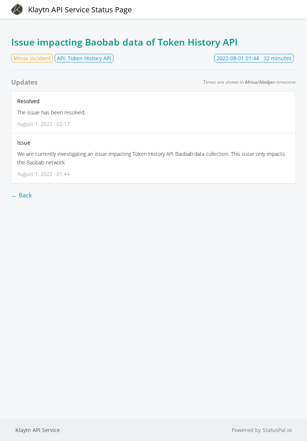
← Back (21, 195)
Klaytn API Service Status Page (80, 9)
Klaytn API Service (37, 430)
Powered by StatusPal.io (262, 430)
